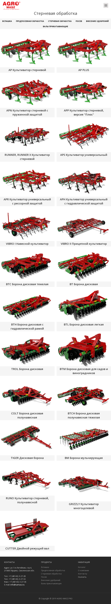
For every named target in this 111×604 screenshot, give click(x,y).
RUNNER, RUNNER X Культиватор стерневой (27, 157)
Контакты (82, 573)
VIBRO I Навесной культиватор (27, 244)
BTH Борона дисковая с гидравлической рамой (27, 326)
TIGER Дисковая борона (27, 458)
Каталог (82, 567)
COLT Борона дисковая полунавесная (27, 415)
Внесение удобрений (97, 21)
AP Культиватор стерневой (27, 70)
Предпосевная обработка (30, 21)
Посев (79, 21)
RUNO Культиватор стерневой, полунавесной (27, 500)
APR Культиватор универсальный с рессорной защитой (27, 201)
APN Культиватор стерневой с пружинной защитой (27, 112)
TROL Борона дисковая (27, 369)
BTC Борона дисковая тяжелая (27, 284)
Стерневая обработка (60, 21)
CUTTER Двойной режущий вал (27, 548)
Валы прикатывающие (55, 26)
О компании (83, 570)
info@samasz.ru (17, 584)
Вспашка (7, 21)
